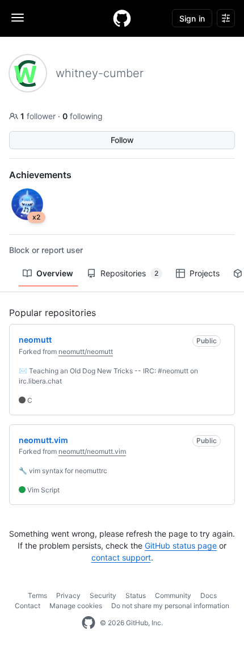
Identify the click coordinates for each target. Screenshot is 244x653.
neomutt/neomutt (85, 351)
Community (173, 595)
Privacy (68, 595)
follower (39, 116)
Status (135, 595)
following (82, 116)
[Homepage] (122, 18)
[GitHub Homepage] (88, 623)
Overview (54, 273)
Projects (205, 273)
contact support (121, 557)
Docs (208, 595)
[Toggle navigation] (17, 17)
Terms (37, 595)
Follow (122, 140)
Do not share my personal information (170, 605)
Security (103, 595)
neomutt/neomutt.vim (92, 451)
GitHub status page (181, 545)
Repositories (129, 273)
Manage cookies (75, 605)
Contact (27, 605)
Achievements (40, 174)
